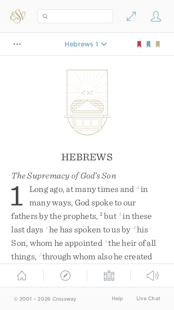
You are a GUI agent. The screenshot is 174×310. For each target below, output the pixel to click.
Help (117, 299)
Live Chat (148, 299)
